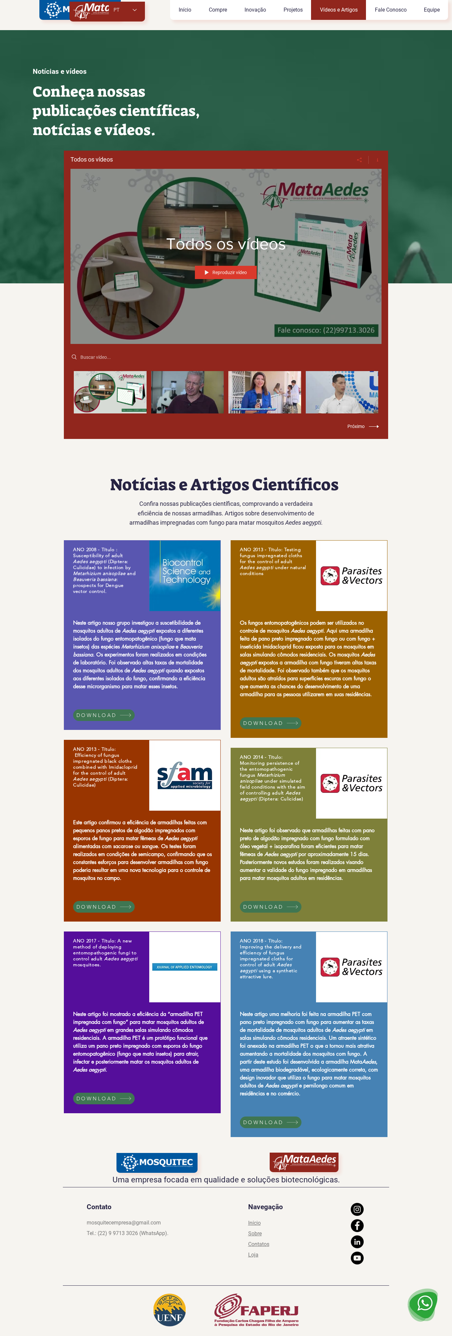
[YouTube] (357, 1258)
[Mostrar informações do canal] (375, 160)
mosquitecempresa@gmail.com (124, 1222)
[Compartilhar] (359, 160)
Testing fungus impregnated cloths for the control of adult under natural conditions (273, 561)
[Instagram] (357, 1209)
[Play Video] (110, 392)
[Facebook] (357, 1225)
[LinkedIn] (357, 1241)
